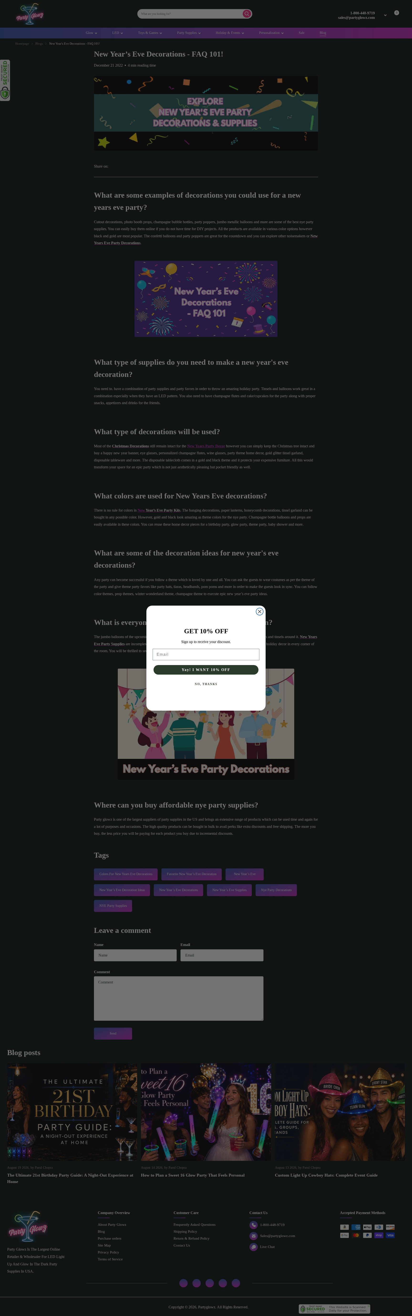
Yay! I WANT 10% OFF (206, 670)
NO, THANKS (206, 684)
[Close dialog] (259, 611)
